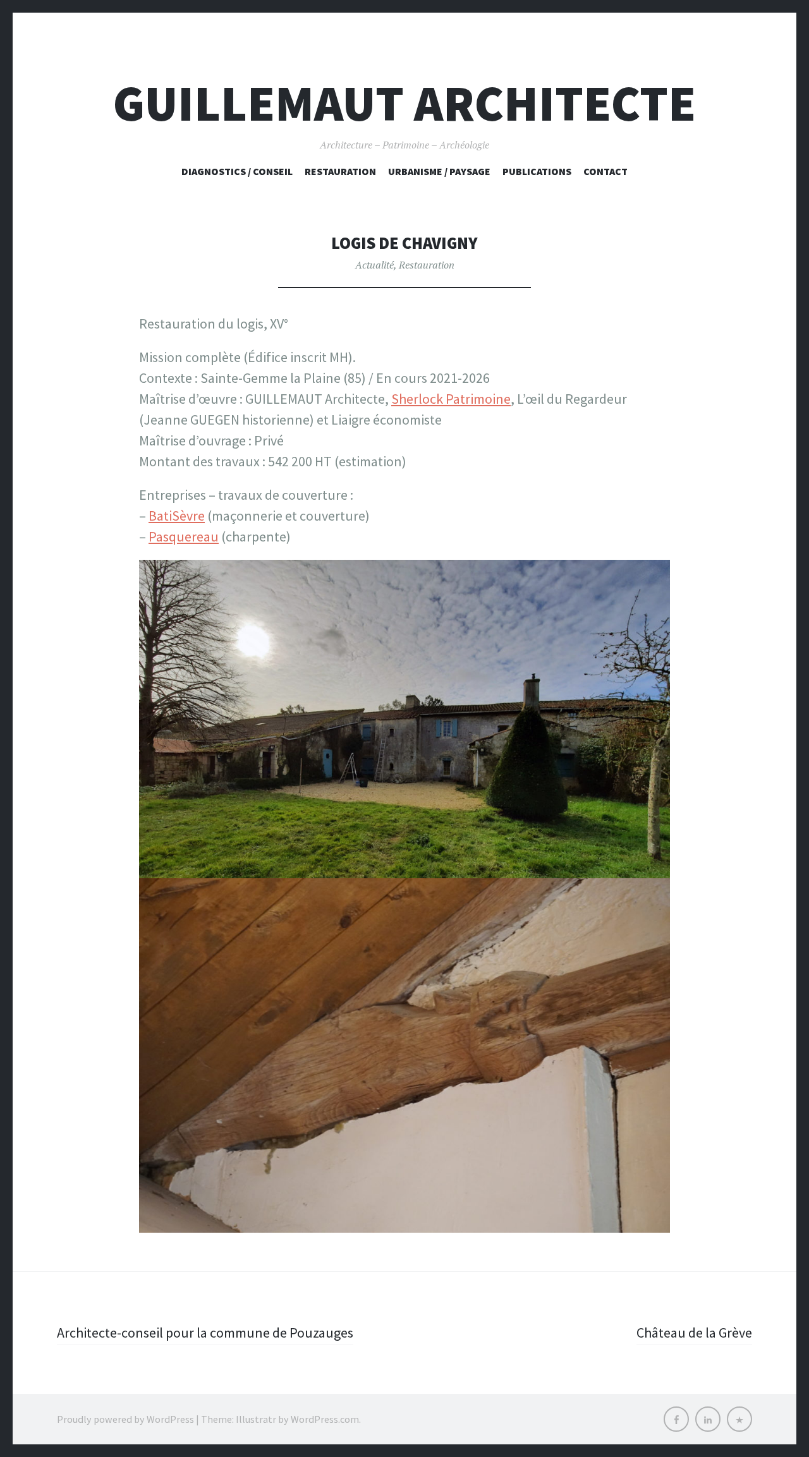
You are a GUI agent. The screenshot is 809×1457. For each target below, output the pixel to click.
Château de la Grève (694, 1332)
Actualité (374, 265)
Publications (536, 171)
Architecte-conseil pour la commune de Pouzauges (205, 1332)
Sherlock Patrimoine (451, 399)
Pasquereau (184, 536)
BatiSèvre (177, 515)
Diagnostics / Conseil (237, 171)
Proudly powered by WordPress (125, 1419)
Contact (605, 171)
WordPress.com (325, 1419)
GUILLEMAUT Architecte (404, 103)
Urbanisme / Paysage (439, 171)
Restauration (340, 171)
